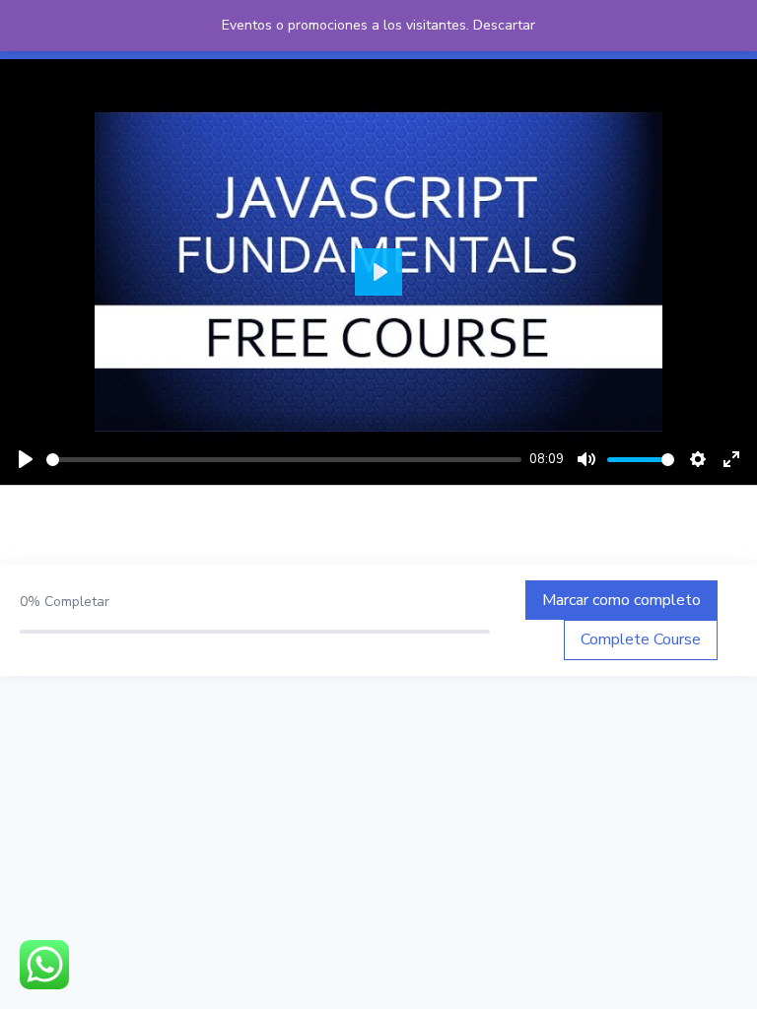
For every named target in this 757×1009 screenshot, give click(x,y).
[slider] (283, 459)
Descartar (504, 25)
